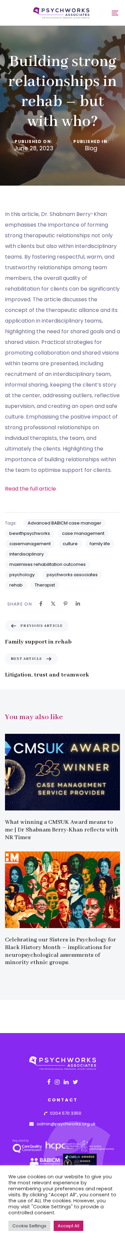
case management (83, 533)
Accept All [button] (68, 1226)
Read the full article (30, 489)
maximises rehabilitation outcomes (47, 564)
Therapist (45, 585)
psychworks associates (72, 575)
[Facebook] (40, 603)
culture (70, 544)
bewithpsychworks (29, 533)
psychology (22, 575)
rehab (16, 585)
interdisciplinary (26, 554)
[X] (53, 603)
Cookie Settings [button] (29, 1226)
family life (100, 544)
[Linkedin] (77, 603)
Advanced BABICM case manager (64, 523)
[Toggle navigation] (103, 13)
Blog (91, 148)
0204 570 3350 (64, 1113)
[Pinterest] (65, 603)
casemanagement (30, 544)
